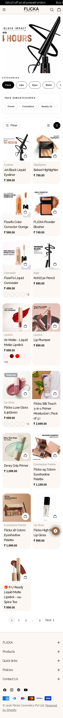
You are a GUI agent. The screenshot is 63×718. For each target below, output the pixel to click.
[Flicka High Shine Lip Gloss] (46, 508)
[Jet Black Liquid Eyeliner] (17, 147)
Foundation (28, 106)
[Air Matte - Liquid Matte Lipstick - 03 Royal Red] (17, 356)
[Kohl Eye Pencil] (46, 255)
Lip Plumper (42, 340)
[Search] (51, 9)
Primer (11, 106)
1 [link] (11, 620)
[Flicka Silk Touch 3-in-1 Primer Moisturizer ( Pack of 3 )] (46, 385)
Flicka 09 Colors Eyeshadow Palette (45, 474)
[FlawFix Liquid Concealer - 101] (6, 294)
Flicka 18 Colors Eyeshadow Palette (15, 535)
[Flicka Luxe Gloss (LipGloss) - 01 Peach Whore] (6, 424)
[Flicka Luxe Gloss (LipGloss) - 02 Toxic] (12, 424)
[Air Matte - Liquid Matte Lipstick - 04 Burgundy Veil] (23, 356)
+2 (27, 423)
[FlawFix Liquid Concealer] (17, 255)
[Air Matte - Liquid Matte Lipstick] (17, 317)
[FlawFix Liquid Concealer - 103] (17, 294)
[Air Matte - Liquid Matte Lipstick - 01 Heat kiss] (6, 356)
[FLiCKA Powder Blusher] (46, 203)
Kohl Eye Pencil (44, 278)
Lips (21, 85)
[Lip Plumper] (46, 317)
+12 (6, 361)
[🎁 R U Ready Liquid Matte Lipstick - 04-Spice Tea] (17, 568)
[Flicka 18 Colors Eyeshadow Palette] (17, 508)
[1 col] (48, 125)
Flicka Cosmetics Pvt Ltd (28, 705)
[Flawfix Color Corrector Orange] (17, 203)
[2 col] (56, 125)
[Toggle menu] (4, 9)
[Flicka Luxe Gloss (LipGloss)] (17, 385)
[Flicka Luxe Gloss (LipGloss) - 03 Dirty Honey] (17, 424)
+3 (27, 294)
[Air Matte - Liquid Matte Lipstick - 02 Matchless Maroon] (12, 356)
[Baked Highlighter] (46, 147)
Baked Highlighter (46, 170)
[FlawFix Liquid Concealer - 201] (23, 294)
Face (8, 85)
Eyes (34, 85)
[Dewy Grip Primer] (17, 447)
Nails (49, 85)
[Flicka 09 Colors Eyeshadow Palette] (46, 447)
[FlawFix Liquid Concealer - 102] (12, 294)
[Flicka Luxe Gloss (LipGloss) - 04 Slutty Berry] (23, 424)
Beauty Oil (47, 106)
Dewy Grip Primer (16, 465)
